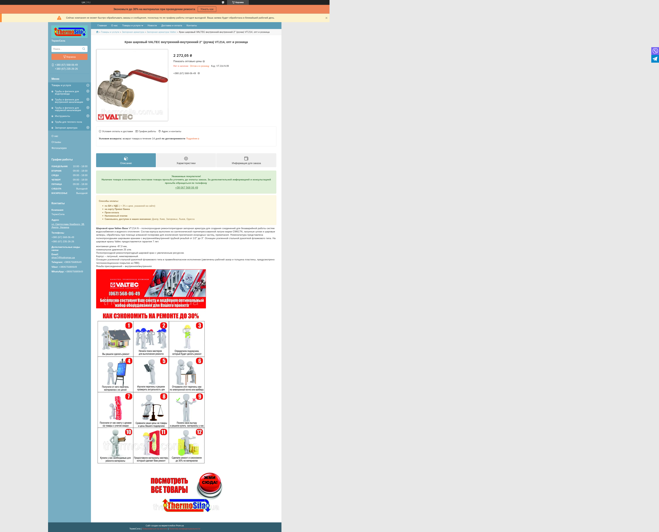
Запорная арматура (66, 127)
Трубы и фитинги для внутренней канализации (69, 100)
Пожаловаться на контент (154, 529)
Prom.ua (180, 525)
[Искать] (84, 49)
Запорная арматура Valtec (161, 32)
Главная (102, 25)
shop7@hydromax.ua (63, 257)
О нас (54, 136)
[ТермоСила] (69, 31)
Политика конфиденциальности (184, 529)
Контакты (192, 25)
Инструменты (62, 116)
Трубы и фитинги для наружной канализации (68, 109)
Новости (152, 25)
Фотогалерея (59, 148)
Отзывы (56, 142)
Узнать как (206, 9)
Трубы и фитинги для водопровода (67, 92)
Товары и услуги (61, 85)
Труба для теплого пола (68, 121)
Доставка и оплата (171, 25)
